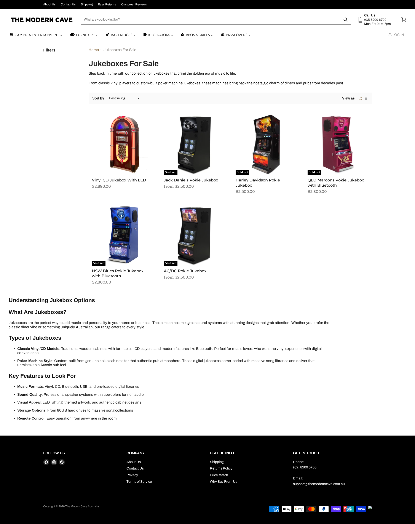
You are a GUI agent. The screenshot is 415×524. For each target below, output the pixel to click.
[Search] (345, 20)
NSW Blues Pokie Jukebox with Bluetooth (118, 274)
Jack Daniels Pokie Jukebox (191, 180)
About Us (49, 4)
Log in (398, 34)
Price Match (219, 475)
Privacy (132, 475)
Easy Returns (107, 4)
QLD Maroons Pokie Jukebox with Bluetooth (336, 183)
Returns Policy (221, 468)
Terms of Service (139, 481)
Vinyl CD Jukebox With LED (119, 180)
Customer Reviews (134, 4)
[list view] (366, 98)
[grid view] (360, 98)
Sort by (98, 98)
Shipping (87, 4)
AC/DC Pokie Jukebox (185, 271)
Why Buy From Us (223, 481)
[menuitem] (35, 35)
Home (94, 50)
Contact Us (68, 4)
